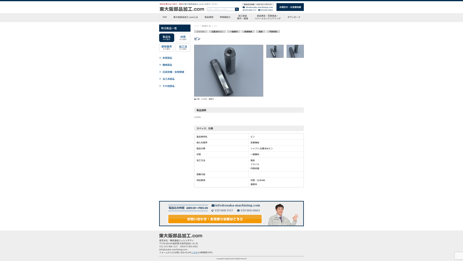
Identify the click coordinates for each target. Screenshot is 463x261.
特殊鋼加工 (225, 17)
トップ (196, 26)
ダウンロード (293, 17)
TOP (164, 17)
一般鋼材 (234, 31)
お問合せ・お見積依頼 (290, 7)
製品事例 (209, 17)
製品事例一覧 (206, 26)
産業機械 (248, 31)
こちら (194, 252)
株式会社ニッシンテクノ (182, 240)
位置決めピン (217, 31)
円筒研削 (273, 31)
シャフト (201, 31)
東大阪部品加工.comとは (185, 17)
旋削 (261, 31)
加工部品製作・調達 (242, 17)
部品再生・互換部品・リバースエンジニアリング (268, 17)
